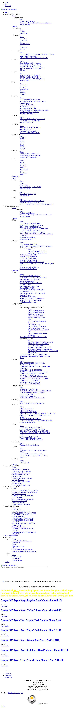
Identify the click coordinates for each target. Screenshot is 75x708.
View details (4, 606)
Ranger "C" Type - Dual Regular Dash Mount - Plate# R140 (31, 620)
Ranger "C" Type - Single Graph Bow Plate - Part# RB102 (30, 640)
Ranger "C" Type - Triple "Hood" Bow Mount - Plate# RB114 (32, 660)
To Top (3, 706)
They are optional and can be (37, 576)
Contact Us (8, 677)
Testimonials (8, 675)
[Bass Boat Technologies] (9, 9)
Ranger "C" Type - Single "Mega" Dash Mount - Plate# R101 (31, 610)
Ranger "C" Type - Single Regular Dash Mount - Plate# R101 (31, 600)
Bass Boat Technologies (15, 693)
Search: (3, 567)
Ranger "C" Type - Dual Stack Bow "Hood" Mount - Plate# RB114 (34, 650)
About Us (8, 673)
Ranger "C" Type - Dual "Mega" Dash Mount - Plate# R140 (31, 630)
